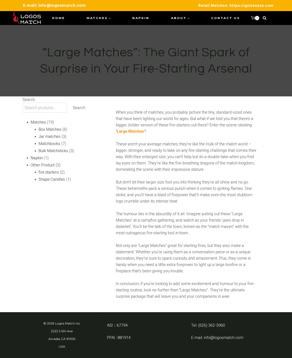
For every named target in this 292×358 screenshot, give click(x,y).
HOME (58, 17)
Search (29, 99)
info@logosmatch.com (223, 337)
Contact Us (225, 17)
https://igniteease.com (252, 5)
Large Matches (130, 131)
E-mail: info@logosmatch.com (54, 5)
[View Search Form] (264, 18)
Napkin (140, 17)
